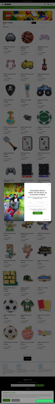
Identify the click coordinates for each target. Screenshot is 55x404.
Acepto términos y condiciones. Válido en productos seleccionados (38, 210)
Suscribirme (37, 213)
